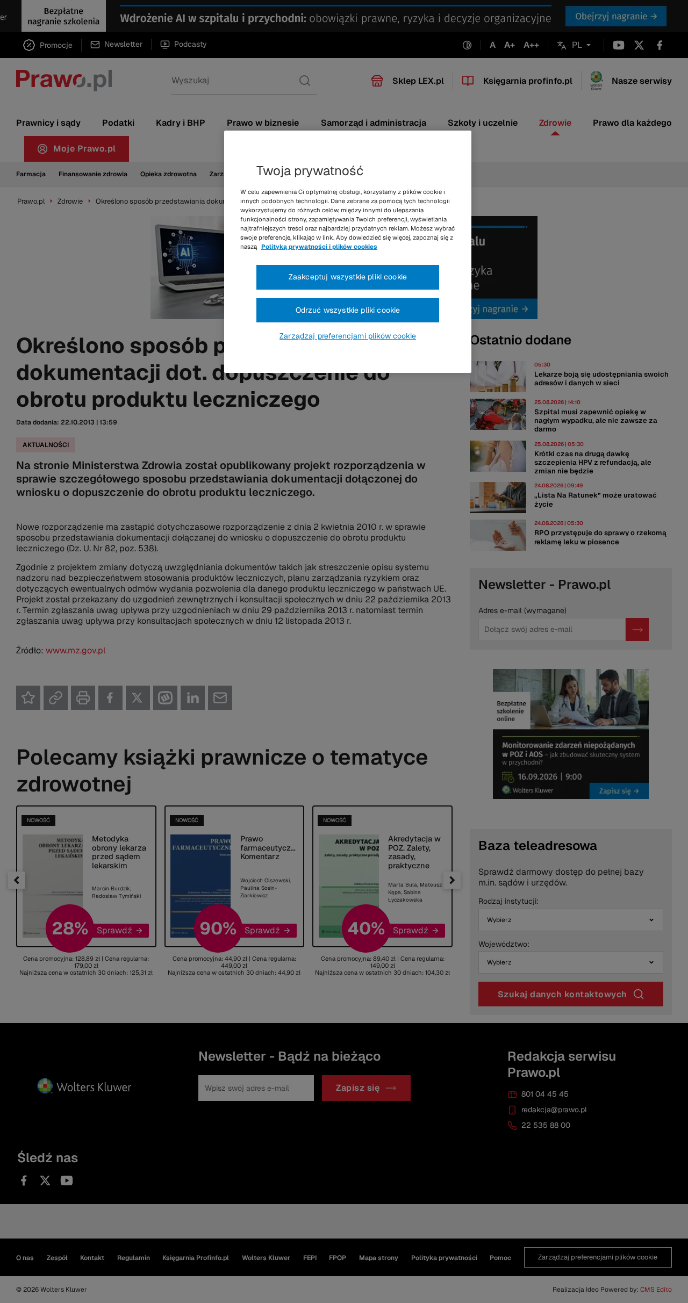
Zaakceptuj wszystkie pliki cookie (348, 277)
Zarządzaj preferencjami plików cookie (348, 336)
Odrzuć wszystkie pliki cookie (348, 310)
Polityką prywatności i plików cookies (319, 246)
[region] (347, 252)
